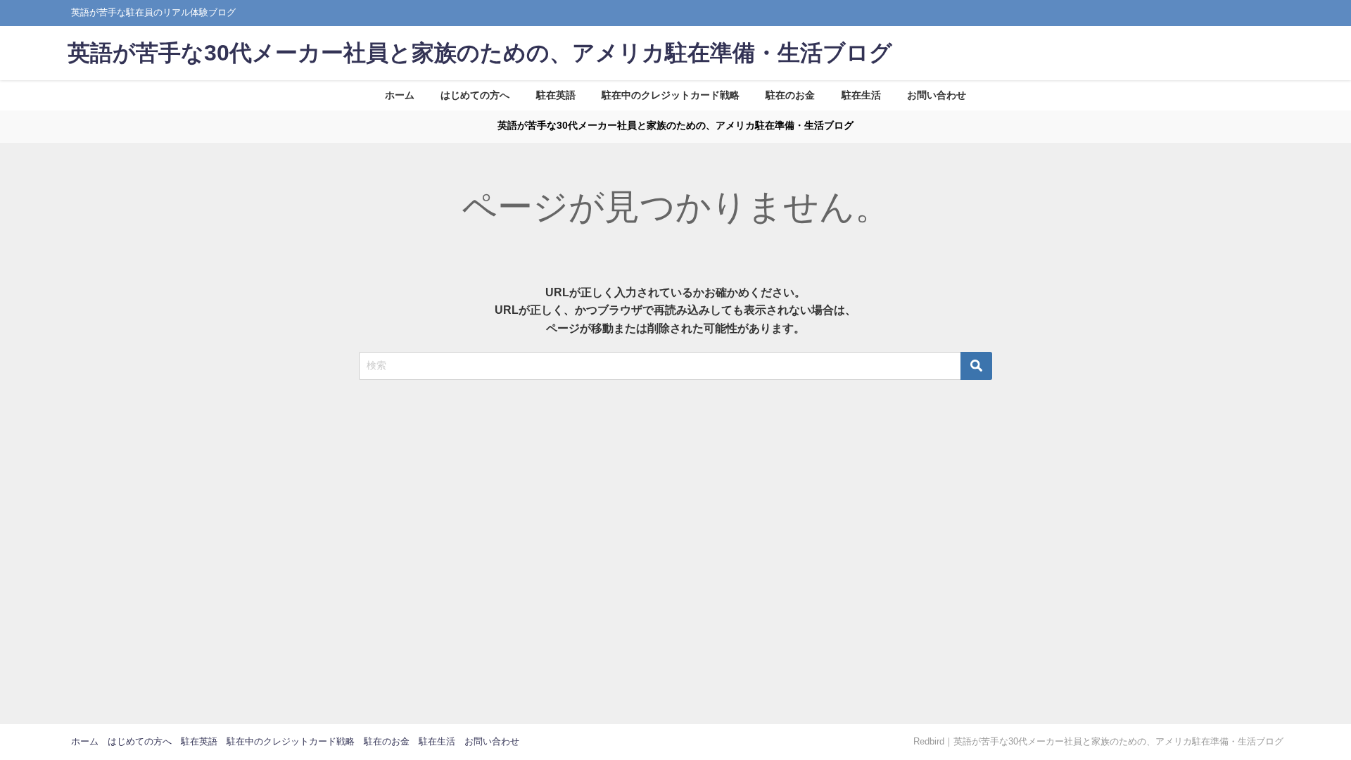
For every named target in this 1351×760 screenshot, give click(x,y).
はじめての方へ (474, 95)
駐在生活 (861, 95)
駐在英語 (556, 95)
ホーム (399, 95)
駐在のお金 (790, 95)
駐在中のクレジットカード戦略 (671, 95)
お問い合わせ (936, 95)
